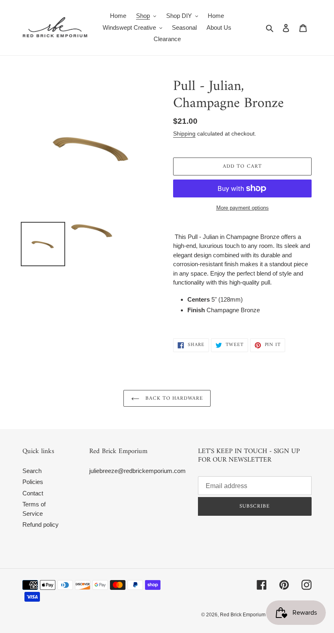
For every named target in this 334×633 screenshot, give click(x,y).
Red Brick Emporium (243, 615)
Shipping (184, 133)
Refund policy (40, 524)
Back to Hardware (173, 398)
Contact (32, 493)
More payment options (242, 208)
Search (32, 470)
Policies (32, 481)
